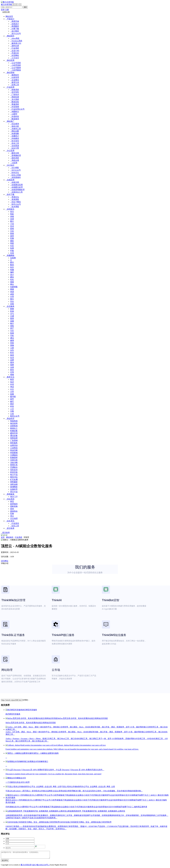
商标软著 (14, 97)
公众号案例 (15, 68)
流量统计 (14, 136)
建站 (12, 277)
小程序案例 (15, 70)
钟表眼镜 (14, 453)
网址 (12, 284)
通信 (12, 338)
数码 (12, 265)
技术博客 (14, 207)
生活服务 (10, 306)
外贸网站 (14, 55)
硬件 (12, 262)
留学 (12, 399)
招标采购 (14, 506)
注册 (7, 10)
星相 (12, 229)
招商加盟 (14, 438)
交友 (12, 231)
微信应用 (10, 60)
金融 (12, 321)
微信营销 (10, 73)
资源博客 (14, 199)
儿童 (12, 348)
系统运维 (14, 160)
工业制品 (14, 448)
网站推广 (10, 121)
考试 (12, 387)
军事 (12, 238)
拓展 (12, 248)
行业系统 (14, 48)
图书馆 (13, 397)
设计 (12, 275)
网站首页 (9, 16)
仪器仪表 (14, 460)
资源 (12, 292)
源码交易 (14, 46)
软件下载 (10, 194)
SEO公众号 (15, 170)
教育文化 (10, 377)
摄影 (12, 241)
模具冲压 (14, 477)
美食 (12, 343)
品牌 (12, 360)
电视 (12, 333)
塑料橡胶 (14, 482)
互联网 (13, 258)
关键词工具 (15, 129)
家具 (12, 370)
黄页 (12, 501)
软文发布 (14, 141)
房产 (12, 328)
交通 (12, 316)
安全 (12, 301)
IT (11, 260)
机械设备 (14, 431)
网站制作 (10, 36)
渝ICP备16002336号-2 (40, 865)
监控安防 (14, 92)
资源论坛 (14, 197)
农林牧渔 (14, 426)
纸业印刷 (14, 450)
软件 (12, 267)
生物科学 (14, 489)
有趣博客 (14, 287)
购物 (12, 309)
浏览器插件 (15, 177)
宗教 (12, 411)
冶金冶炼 (14, 462)
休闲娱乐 (10, 209)
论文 (12, 389)
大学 (12, 392)
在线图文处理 (16, 187)
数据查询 (14, 119)
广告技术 (14, 94)
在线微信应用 (16, 185)
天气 (12, 314)
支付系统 (14, 99)
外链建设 (14, 138)
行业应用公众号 (17, 109)
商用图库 (14, 26)
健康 (12, 340)
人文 (12, 409)
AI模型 (13, 114)
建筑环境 (14, 433)
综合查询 (14, 124)
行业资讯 (14, 523)
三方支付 (14, 58)
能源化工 (14, 428)
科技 (12, 406)
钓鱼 (12, 251)
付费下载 (14, 29)
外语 (12, 384)
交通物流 (14, 455)
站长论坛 (14, 173)
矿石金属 (14, 479)
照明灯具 (14, 465)
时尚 (12, 353)
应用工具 (14, 85)
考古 (12, 516)
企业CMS (14, 51)
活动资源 (14, 146)
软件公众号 (15, 204)
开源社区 (14, 53)
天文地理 (14, 518)
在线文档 (14, 182)
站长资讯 (10, 521)
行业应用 (10, 87)
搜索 (12, 282)
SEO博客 (14, 168)
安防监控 (14, 470)
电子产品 (14, 475)
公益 (12, 414)
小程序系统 (15, 65)
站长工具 (14, 526)
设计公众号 (15, 33)
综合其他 (10, 499)
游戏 (12, 216)
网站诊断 (14, 131)
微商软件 (14, 75)
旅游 (12, 355)
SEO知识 (10, 165)
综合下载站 (15, 202)
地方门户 (14, 497)
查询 (12, 362)
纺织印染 (14, 472)
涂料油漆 (14, 484)
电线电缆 (14, 421)
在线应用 (10, 180)
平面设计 (10, 19)
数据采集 (14, 102)
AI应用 (13, 163)
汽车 (12, 331)
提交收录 (10, 528)
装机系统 (14, 158)
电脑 (12, 270)
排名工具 (14, 143)
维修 (12, 375)
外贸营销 (14, 107)
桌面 (12, 294)
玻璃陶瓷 (14, 487)
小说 (12, 224)
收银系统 (14, 90)
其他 (12, 509)
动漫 (12, 219)
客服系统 (14, 104)
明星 (12, 243)
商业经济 (10, 418)
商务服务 (14, 443)
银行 (12, 323)
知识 (12, 382)
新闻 (12, 233)
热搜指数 (14, 133)
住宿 (12, 253)
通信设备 (14, 436)
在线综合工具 (16, 192)
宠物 (12, 345)
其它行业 (14, 492)
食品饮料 (14, 423)
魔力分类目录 (26, 865)
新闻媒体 (10, 494)
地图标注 (14, 112)
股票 (12, 318)
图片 (12, 221)
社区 (12, 246)
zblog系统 (14, 38)
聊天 (12, 299)
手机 (12, 336)
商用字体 (14, 21)
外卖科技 (14, 116)
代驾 (12, 372)
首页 (3, 537)
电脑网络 (10, 255)
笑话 (12, 226)
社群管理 (14, 77)
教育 (12, 379)
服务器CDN (15, 43)
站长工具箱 (15, 175)
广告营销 (14, 440)
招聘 (12, 365)
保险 (12, 326)
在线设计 (14, 24)
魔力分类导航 (6, 4)
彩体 (12, 311)
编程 (12, 272)
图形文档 (14, 153)
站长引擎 (14, 148)
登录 (3, 10)
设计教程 (14, 31)
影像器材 (14, 458)
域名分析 (14, 126)
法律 (12, 367)
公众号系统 (15, 63)
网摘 (12, 289)
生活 (12, 358)
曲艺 (12, 401)
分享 (12, 297)
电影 (12, 214)
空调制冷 (14, 467)
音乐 (12, 212)
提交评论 (5, 860)
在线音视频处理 (17, 190)
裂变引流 (14, 82)
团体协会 (14, 511)
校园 (12, 394)
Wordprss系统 (16, 41)
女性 (12, 350)
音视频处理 (15, 155)
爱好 (12, 404)
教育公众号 (14, 416)
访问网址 (4, 561)
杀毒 (12, 304)
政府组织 (14, 504)
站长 (12, 279)
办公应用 (10, 151)
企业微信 (14, 80)
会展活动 (14, 445)
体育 (12, 236)
